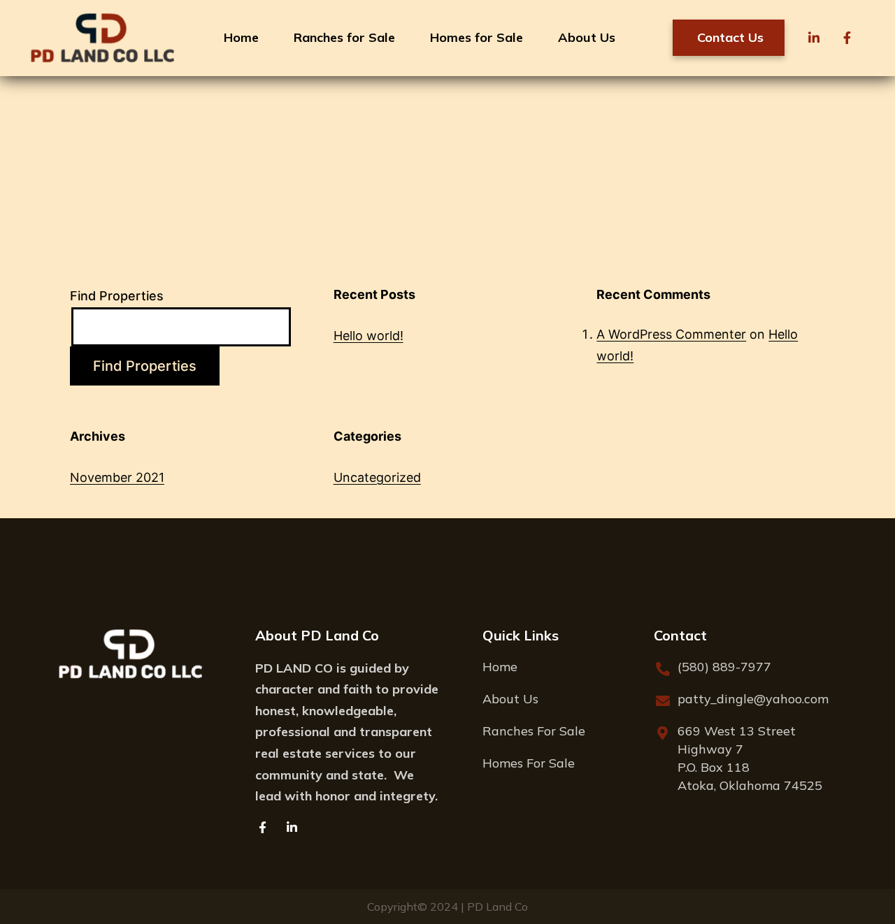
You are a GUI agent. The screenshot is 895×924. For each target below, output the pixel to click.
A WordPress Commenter (671, 334)
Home (241, 37)
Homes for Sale (476, 37)
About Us (586, 37)
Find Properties (117, 295)
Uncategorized (377, 477)
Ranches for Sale (344, 37)
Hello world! (368, 335)
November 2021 (117, 477)
